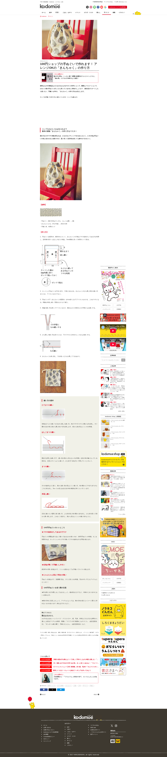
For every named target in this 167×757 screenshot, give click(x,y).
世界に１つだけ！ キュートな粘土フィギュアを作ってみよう (72, 670)
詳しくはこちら (106, 578)
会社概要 (45, 734)
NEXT (44, 694)
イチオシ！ (122, 12)
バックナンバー (106, 309)
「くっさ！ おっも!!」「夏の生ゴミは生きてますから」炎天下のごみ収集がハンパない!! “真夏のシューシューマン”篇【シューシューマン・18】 (117, 388)
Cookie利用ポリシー (49, 736)
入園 (75, 685)
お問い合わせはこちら (121, 1)
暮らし (98, 12)
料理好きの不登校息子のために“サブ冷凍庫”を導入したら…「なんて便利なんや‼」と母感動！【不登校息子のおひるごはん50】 (117, 397)
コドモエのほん (109, 1)
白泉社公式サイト (95, 729)
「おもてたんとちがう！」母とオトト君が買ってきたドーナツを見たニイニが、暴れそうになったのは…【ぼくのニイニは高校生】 (117, 406)
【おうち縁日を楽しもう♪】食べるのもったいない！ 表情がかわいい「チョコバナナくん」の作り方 (117, 502)
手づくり (106, 12)
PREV (95, 694)
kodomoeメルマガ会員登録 (118, 7)
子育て (57, 12)
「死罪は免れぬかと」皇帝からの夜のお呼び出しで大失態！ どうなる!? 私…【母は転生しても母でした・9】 (117, 380)
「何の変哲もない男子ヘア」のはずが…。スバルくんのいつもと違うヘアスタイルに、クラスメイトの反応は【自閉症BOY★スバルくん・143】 (117, 486)
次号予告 (119, 305)
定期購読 (119, 309)
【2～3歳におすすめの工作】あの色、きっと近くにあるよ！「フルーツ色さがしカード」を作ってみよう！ (76, 663)
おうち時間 (60, 685)
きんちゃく (68, 685)
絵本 (50, 12)
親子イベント (94, 734)
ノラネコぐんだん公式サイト (98, 732)
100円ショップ (51, 685)
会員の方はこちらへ (48, 729)
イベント (77, 12)
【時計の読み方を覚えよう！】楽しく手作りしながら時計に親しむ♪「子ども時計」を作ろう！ (76, 659)
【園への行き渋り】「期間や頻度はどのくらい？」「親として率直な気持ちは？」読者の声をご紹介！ (117, 509)
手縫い (91, 685)
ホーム (44, 12)
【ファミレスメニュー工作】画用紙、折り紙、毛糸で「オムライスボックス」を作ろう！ (76, 666)
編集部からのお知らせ (109, 592)
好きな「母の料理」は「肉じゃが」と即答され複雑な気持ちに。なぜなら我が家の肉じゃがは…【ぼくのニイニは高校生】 (117, 373)
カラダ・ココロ (88, 12)
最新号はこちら (106, 305)
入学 (79, 685)
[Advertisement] (69, 113)
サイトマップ (47, 741)
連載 (114, 12)
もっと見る (122, 514)
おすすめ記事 (45, 659)
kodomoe (44, 16)
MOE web (93, 727)
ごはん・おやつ (67, 12)
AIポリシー (46, 739)
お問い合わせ (106, 595)
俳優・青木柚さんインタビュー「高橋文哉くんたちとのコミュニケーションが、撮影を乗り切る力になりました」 (117, 494)
